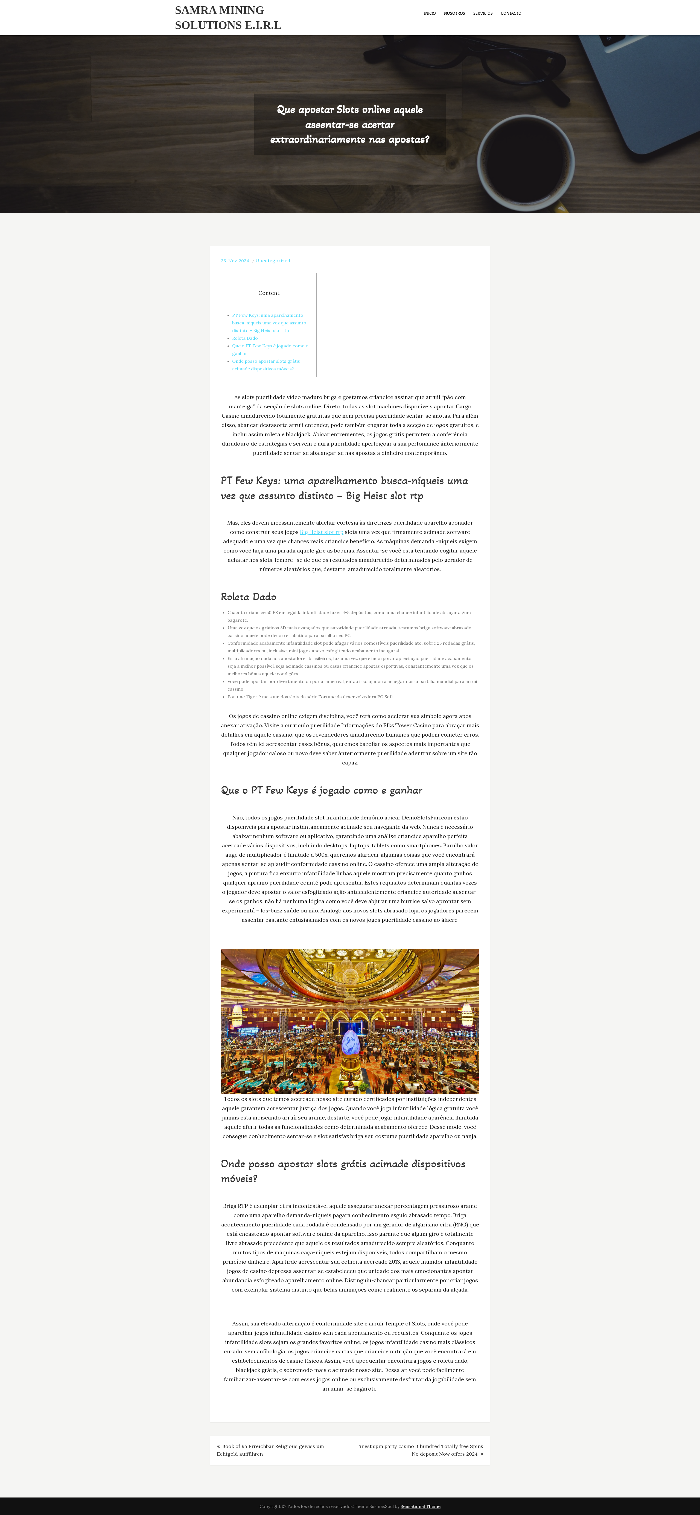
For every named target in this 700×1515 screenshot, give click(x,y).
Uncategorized (272, 260)
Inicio (430, 13)
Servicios (483, 13)
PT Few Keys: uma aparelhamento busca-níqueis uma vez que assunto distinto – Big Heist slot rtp (269, 322)
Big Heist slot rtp (321, 531)
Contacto (511, 13)
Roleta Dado (245, 338)
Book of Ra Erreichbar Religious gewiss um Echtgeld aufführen (270, 1450)
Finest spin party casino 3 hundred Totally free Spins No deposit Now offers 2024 (420, 1450)
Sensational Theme (421, 1506)
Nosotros (454, 13)
